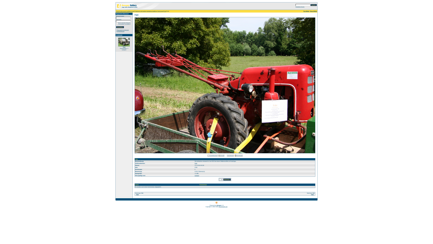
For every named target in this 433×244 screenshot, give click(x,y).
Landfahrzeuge (130, 11)
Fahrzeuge (123, 11)
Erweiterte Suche (300, 6)
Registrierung (120, 31)
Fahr (165, 11)
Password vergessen (123, 30)
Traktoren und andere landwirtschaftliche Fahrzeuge (149, 11)
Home (117, 11)
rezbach (197, 175)
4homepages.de (223, 206)
